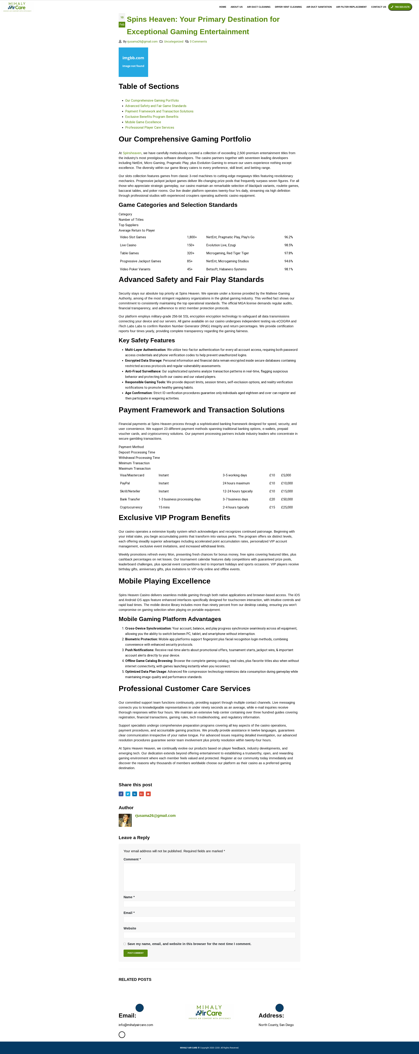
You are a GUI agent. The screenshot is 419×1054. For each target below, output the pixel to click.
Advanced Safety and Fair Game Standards (155, 106)
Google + (141, 794)
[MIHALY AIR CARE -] (17, 6)
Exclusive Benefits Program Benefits (151, 117)
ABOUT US (237, 7)
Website (130, 928)
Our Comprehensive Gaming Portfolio (152, 100)
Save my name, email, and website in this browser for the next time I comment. (189, 944)
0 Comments (198, 41)
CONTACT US (378, 7)
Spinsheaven (132, 153)
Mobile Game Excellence (143, 122)
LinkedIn (134, 794)
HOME (222, 7)
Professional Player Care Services (149, 127)
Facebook (121, 794)
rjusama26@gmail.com (142, 41)
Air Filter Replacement (351, 7)
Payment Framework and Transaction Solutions (159, 111)
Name (129, 897)
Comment (132, 859)
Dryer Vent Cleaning (288, 7)
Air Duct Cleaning (259, 7)
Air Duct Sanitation (319, 7)
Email (148, 794)
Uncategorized (173, 41)
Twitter (128, 794)
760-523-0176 (402, 7)
